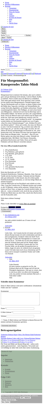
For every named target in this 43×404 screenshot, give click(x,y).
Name (3, 308)
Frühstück (12, 207)
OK (22, 397)
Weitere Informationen (8, 400)
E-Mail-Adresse (7, 312)
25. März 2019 (10, 229)
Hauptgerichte (13, 10)
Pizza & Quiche (14, 12)
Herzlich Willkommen (12, 4)
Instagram (8, 381)
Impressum (8, 359)
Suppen (11, 16)
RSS (6, 387)
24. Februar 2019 (6, 89)
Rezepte (7, 6)
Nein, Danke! (5, 402)
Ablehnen (27, 397)
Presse (7, 373)
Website (3, 316)
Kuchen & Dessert (15, 17)
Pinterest (8, 383)
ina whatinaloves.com (12, 215)
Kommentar (5, 291)
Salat (10, 14)
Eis (10, 21)
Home (7, 2)
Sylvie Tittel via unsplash (27, 204)
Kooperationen (10, 371)
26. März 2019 (14, 261)
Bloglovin (8, 385)
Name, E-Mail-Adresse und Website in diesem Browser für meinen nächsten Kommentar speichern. (21, 321)
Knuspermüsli (20, 209)
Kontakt (7, 369)
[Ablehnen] (16, 400)
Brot (10, 19)
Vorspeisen (12, 8)
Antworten (8, 226)
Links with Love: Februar (20, 338)
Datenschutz (9, 361)
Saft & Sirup (13, 23)
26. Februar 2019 (10, 217)
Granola (12, 209)
